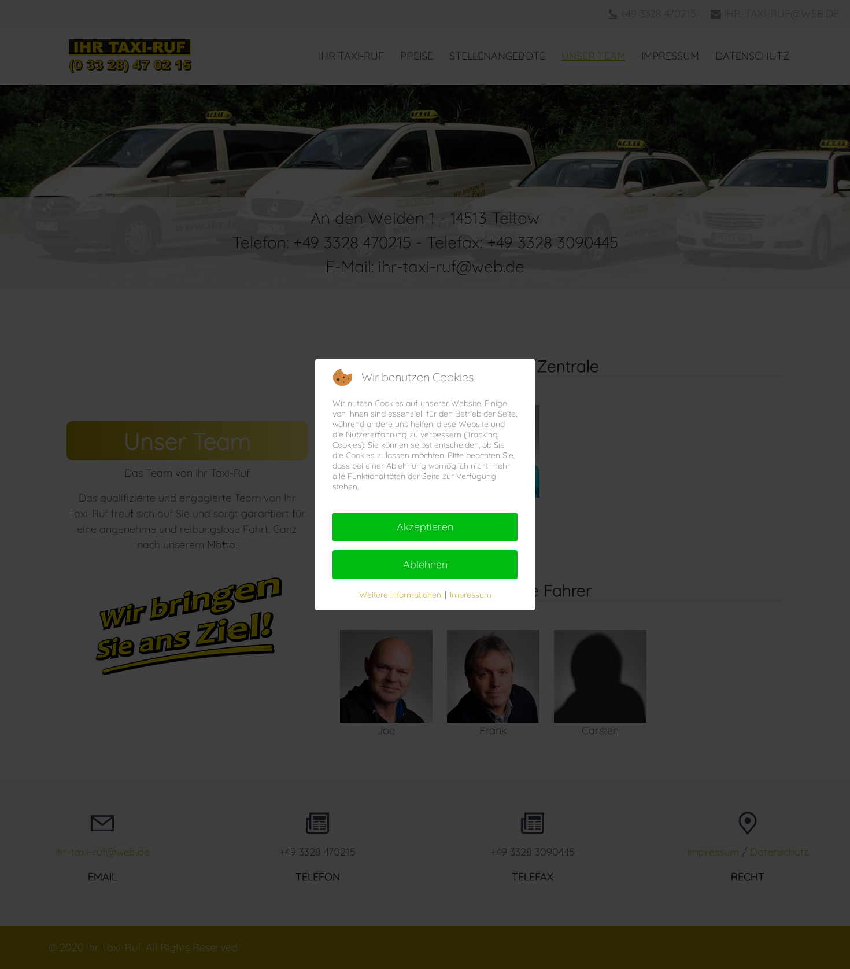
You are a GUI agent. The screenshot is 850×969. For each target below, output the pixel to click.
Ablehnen (425, 564)
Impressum (470, 594)
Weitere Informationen (400, 594)
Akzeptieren (425, 526)
